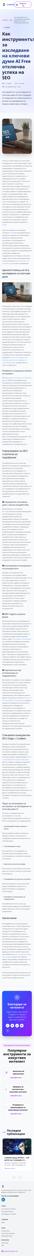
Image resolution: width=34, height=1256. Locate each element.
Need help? (4, 1243)
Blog (11, 20)
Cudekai (12, 233)
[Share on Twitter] (12, 1025)
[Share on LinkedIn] (17, 1025)
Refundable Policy (6, 1236)
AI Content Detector (7, 1211)
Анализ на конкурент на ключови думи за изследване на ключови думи (15, 360)
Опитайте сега (17, 1078)
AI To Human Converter (8, 1209)
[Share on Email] (22, 1025)
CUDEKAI (5, 20)
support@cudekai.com (11, 1251)
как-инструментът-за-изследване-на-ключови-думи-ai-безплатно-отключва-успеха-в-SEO (22, 20)
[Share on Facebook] (7, 1025)
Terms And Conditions (8, 1233)
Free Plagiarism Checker (8, 1214)
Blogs (3, 1222)
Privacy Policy (5, 1231)
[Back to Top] (7, 1031)
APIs (2, 1245)
